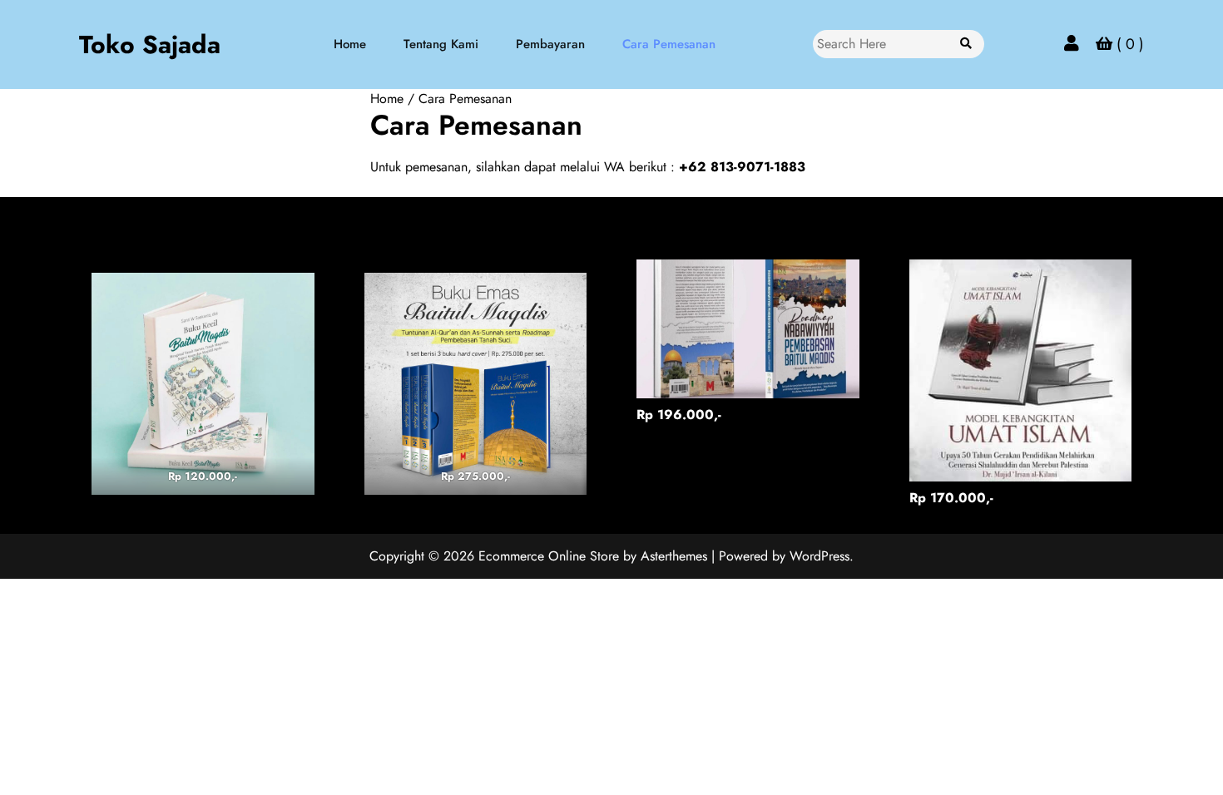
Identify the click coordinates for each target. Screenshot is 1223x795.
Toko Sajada (149, 44)
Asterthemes (674, 555)
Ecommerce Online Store (548, 555)
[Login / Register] (1071, 44)
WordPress (819, 555)
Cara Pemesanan (668, 44)
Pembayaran (550, 44)
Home (350, 44)
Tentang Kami (441, 44)
